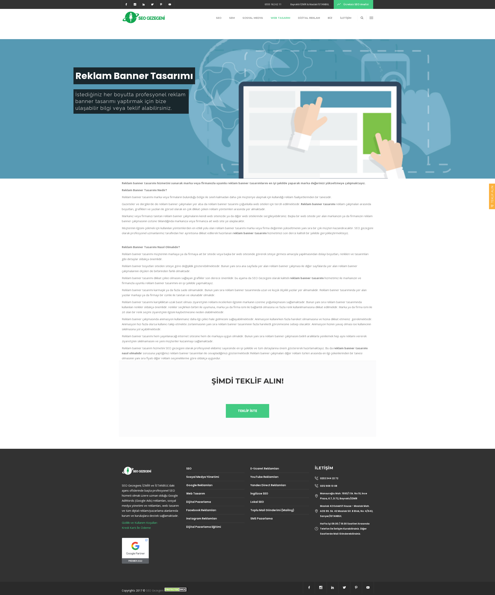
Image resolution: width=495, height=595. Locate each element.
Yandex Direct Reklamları (268, 485)
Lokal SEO (257, 502)
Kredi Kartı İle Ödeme (136, 528)
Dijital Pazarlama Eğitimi (203, 527)
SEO (189, 468)
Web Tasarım (195, 493)
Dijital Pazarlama (198, 502)
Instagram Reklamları (201, 518)
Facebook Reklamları (201, 510)
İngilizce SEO (259, 493)
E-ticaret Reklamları (264, 468)
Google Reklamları (199, 485)
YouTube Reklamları (264, 477)
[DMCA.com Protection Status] (176, 590)
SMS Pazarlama (261, 518)
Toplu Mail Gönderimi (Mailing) (272, 510)
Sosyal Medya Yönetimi (202, 477)
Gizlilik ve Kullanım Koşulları (139, 522)
